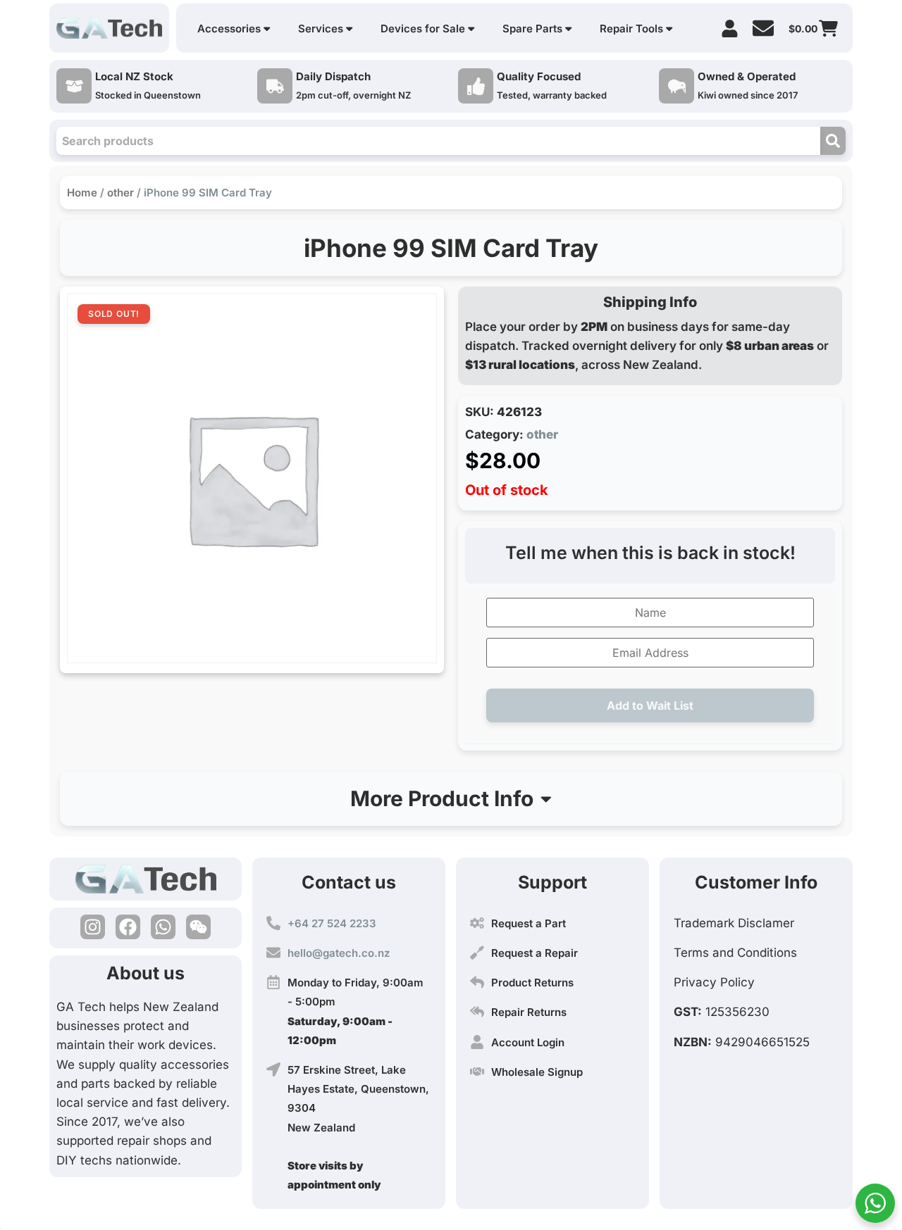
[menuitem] (233, 28)
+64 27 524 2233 (332, 923)
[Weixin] (198, 927)
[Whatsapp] (163, 927)
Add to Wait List (650, 705)
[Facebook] (128, 927)
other (120, 192)
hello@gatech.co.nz (339, 953)
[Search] (833, 141)
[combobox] (438, 141)
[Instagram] (92, 927)
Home (82, 192)
